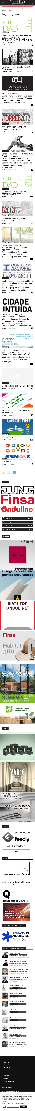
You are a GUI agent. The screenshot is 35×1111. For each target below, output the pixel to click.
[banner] (17, 807)
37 (32, 328)
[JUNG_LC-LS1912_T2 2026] (17, 555)
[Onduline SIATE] (17, 615)
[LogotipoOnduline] (17, 509)
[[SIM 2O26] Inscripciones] (17, 747)
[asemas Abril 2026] (17, 585)
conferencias (5, 32)
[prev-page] (3, 472)
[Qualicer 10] (17, 451)
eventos (4, 458)
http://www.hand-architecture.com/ (17, 1046)
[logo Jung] (17, 490)
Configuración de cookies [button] (11, 1107)
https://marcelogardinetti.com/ (16, 1022)
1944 (32, 364)
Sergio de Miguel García (17, 1042)
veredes (4, 44)
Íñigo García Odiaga (16, 993)
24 (32, 292)
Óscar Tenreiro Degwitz (17, 1002)
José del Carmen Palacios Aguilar (20, 1026)
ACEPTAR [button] (23, 1107)
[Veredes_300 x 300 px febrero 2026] (17, 679)
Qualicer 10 (6, 462)
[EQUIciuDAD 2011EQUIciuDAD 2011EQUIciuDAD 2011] (17, 182)
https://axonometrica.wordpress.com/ (18, 965)
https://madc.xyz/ (13, 981)
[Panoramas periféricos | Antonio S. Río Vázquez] (17, 57)
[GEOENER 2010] (17, 427)
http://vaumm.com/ (14, 997)
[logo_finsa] (17, 499)
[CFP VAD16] (17, 777)
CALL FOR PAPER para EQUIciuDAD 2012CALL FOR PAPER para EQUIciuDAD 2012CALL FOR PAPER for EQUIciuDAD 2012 (17, 39)
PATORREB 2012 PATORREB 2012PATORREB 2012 (14, 128)
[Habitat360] (17, 646)
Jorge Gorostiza (15, 953)
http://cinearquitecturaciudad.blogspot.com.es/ (20, 957)
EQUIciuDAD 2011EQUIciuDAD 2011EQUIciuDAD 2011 (14, 193)
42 (32, 169)
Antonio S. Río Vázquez (8, 71)
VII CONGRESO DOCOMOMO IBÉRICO (17, 386)
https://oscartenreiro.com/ (15, 1005)
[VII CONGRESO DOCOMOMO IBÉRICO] (17, 376)
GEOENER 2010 (8, 437)
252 (32, 223)
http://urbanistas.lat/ (14, 1038)
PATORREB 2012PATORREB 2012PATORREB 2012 (13, 220)
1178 (32, 439)
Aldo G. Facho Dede (16, 1034)
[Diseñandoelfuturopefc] (17, 709)
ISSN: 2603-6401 (7, 1087)
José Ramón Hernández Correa (19, 969)
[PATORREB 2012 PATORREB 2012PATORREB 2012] (17, 117)
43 (32, 415)
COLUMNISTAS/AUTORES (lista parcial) (14, 948)
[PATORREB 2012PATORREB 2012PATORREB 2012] (17, 208)
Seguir (30, 522)
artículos (4, 63)
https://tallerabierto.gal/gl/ (15, 989)
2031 (32, 196)
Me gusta (29, 518)
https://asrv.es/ (13, 1013)
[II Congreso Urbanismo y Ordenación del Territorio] (17, 400)
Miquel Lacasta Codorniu (18, 961)
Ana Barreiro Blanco (16, 985)
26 (32, 388)
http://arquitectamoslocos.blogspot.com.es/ (19, 973)
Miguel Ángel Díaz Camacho (19, 977)
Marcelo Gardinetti (16, 1018)
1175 (32, 259)
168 (32, 105)
